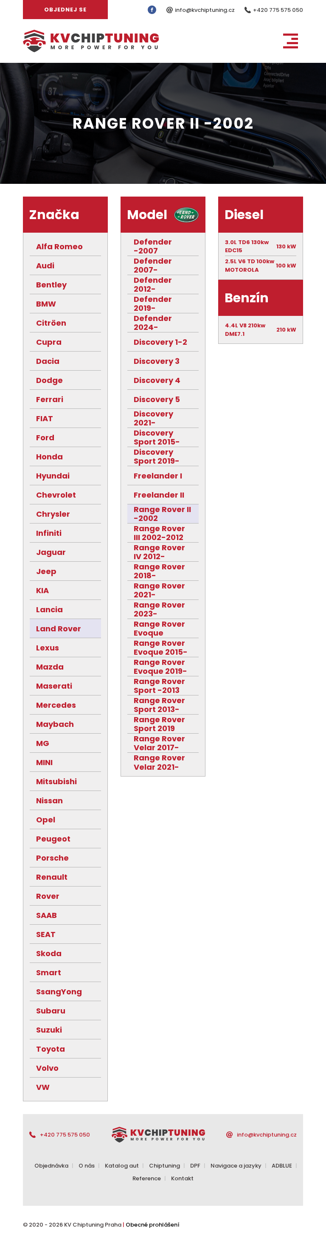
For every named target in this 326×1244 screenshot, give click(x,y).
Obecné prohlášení (153, 1225)
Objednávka (51, 1166)
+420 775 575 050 (278, 10)
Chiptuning (164, 1166)
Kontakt (182, 1178)
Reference (146, 1178)
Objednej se (65, 10)
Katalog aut (122, 1166)
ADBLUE (282, 1166)
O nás (87, 1166)
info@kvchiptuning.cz (205, 10)
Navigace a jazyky (236, 1166)
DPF (195, 1166)
